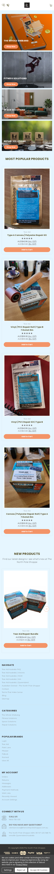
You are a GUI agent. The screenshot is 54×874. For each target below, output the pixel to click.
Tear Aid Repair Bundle (25, 634)
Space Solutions (9, 721)
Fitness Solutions (9, 718)
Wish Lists (6, 793)
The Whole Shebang (11, 715)
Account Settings (9, 799)
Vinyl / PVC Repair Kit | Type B (27, 422)
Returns (5, 780)
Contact (5, 689)
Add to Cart (27, 249)
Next (46, 609)
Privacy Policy (21, 864)
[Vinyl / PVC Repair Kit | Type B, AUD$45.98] (27, 385)
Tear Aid (5, 744)
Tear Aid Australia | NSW (12, 676)
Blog (4, 695)
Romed (5, 757)
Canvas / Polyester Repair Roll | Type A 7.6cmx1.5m (27, 515)
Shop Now (11, 46)
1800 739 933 (14, 819)
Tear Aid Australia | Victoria (13, 672)
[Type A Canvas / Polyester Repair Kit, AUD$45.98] (27, 199)
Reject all (21, 870)
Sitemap (5, 699)
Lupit (4, 741)
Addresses (6, 786)
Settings (8, 870)
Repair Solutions (9, 725)
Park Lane (6, 747)
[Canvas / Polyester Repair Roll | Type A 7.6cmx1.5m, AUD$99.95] (27, 477)
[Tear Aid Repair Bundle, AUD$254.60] (25, 599)
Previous (5, 609)
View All (5, 760)
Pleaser (5, 751)
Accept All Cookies (38, 870)
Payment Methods (10, 790)
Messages (6, 783)
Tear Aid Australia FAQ (11, 669)
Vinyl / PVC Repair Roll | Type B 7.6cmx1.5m (27, 328)
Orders (5, 777)
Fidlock (5, 754)
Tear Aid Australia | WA (11, 679)
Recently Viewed (9, 796)
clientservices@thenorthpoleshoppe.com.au (28, 828)
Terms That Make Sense (12, 692)
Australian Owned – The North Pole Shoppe (21, 686)
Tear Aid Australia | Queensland (15, 682)
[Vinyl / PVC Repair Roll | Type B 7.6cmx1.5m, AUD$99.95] (27, 291)
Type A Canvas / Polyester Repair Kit (27, 235)
